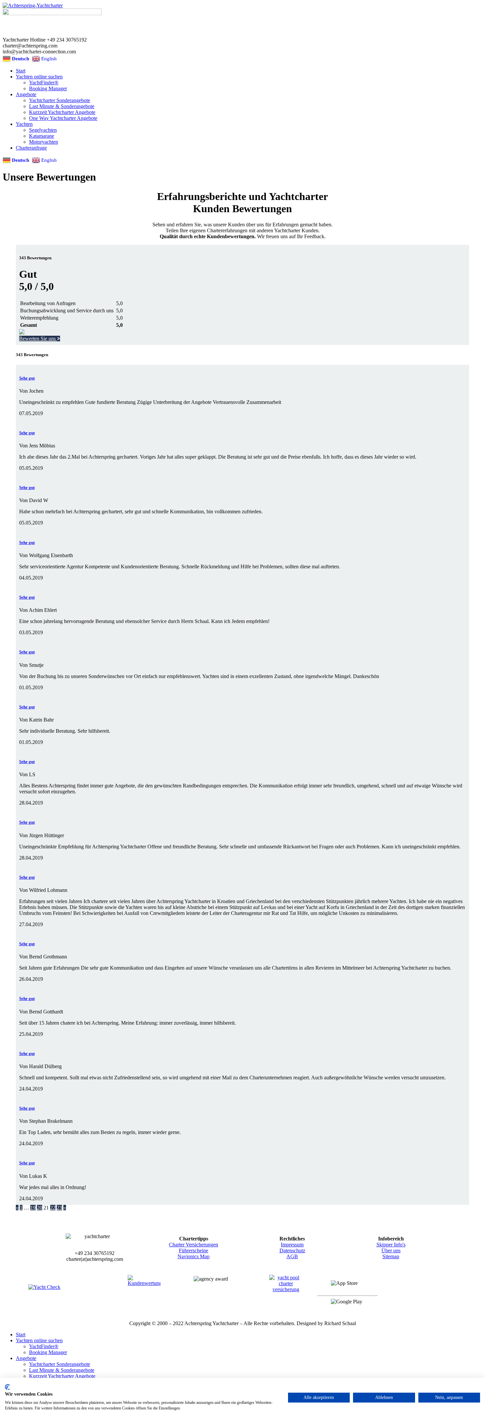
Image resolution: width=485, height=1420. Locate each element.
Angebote (26, 94)
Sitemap (390, 1256)
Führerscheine (193, 1250)
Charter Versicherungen (193, 1244)
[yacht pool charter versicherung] (285, 1292)
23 (59, 1207)
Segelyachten (43, 130)
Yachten (24, 124)
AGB (292, 1256)
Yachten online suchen (39, 76)
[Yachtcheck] (58, 1291)
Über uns (391, 1250)
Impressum (292, 1244)
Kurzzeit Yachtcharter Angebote (62, 112)
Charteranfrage (31, 148)
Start (20, 70)
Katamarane (41, 136)
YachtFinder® (43, 82)
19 (33, 1207)
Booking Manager (48, 88)
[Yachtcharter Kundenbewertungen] (144, 1292)
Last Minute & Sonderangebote (61, 106)
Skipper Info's (390, 1244)
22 (52, 1207)
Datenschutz (292, 1250)
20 (39, 1207)
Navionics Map (194, 1256)
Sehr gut (27, 378)
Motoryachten (43, 142)
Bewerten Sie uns (38, 338)
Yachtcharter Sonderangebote (59, 100)
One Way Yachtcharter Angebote (63, 118)
